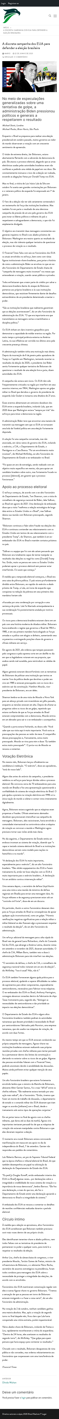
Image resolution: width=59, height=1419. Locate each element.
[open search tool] (50, 16)
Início (6, 27)
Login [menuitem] (3, 3)
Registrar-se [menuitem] (13, 3)
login (24, 1397)
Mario (7, 53)
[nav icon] (55, 16)
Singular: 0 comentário (15, 57)
